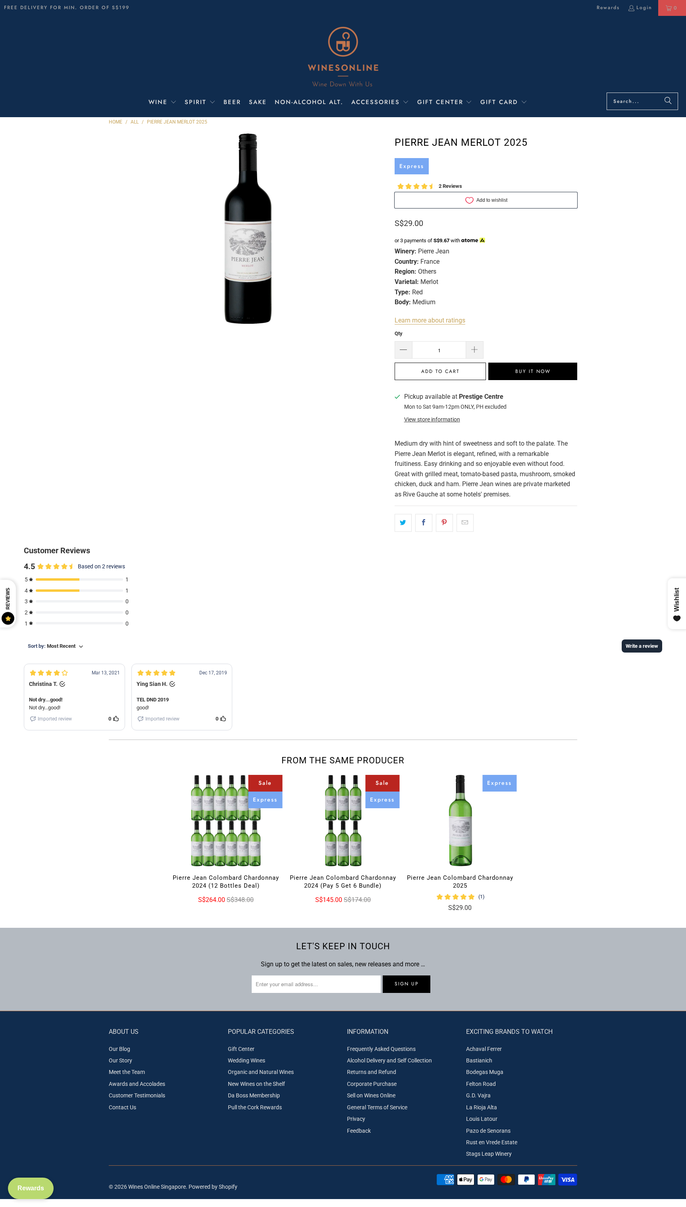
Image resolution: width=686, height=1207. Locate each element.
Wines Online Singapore (157, 1187)
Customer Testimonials (137, 1095)
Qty (399, 333)
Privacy (356, 1119)
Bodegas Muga (484, 1072)
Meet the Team (127, 1072)
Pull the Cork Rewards (255, 1107)
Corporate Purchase (372, 1084)
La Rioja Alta (481, 1107)
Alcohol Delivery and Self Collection (389, 1060)
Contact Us (122, 1107)
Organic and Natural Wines (261, 1072)
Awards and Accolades (137, 1084)
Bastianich (479, 1060)
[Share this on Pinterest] (444, 523)
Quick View (225, 837)
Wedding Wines (246, 1060)
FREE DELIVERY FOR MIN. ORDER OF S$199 (66, 7)
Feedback (359, 1131)
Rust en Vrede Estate (491, 1142)
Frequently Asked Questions (381, 1049)
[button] (162, 103)
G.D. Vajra (478, 1095)
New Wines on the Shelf (256, 1084)
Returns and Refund (371, 1072)
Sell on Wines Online (371, 1095)
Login (644, 7)
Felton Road (481, 1084)
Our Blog (119, 1049)
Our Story (120, 1060)
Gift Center (241, 1049)
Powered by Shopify (213, 1187)
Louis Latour (481, 1119)
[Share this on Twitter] (403, 523)
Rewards (608, 7)
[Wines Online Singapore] (343, 56)
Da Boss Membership (254, 1095)
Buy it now (533, 371)
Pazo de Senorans (488, 1131)
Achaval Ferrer (484, 1049)
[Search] (668, 101)
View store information (432, 419)
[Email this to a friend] (465, 523)
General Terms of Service (377, 1107)
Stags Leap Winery (489, 1154)
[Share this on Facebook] (423, 523)
